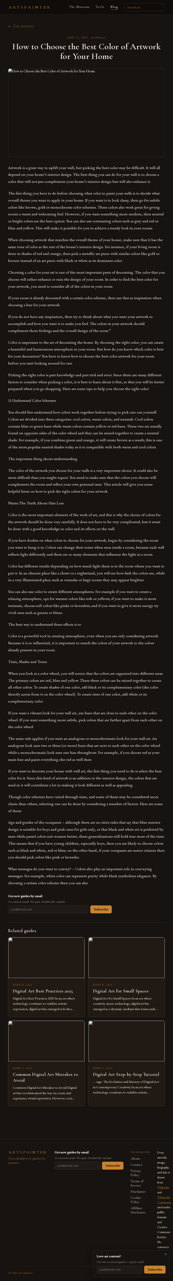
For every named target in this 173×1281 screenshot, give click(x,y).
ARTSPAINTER (30, 7)
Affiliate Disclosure (138, 1210)
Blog (114, 7)
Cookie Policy (136, 1200)
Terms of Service (137, 1183)
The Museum (79, 7)
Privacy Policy (136, 1173)
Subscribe (101, 909)
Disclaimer (138, 1191)
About (135, 1158)
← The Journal (21, 26)
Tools (100, 7)
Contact (136, 1165)
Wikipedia (163, 1187)
